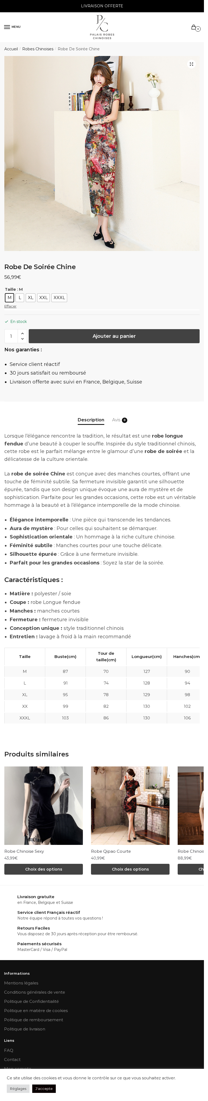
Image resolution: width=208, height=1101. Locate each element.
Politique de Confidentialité (31, 1001)
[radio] (9, 298)
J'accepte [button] (44, 1088)
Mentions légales (21, 983)
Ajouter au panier (114, 336)
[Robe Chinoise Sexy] (43, 805)
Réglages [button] (18, 1088)
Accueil (11, 49)
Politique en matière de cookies (36, 1010)
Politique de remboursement (33, 1019)
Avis (116, 419)
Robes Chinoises (37, 49)
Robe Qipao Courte (111, 851)
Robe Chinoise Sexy (24, 851)
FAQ (8, 1050)
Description (91, 419)
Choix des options (43, 869)
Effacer (10, 306)
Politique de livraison (24, 1028)
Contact (12, 1059)
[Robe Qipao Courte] (130, 805)
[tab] (91, 415)
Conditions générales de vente (34, 992)
